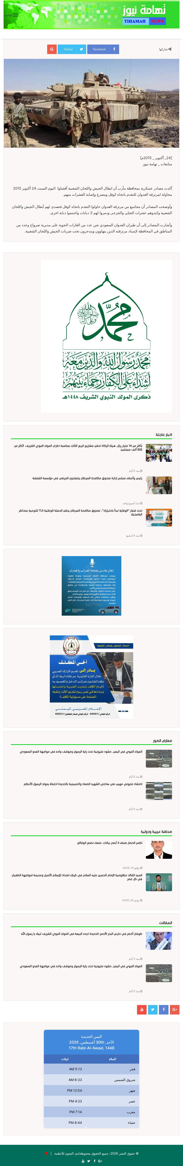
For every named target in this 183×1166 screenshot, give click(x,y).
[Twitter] (153, 1010)
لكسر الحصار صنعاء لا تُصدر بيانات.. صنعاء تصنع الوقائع (109, 842)
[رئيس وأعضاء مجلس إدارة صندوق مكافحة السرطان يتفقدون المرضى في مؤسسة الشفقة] (159, 485)
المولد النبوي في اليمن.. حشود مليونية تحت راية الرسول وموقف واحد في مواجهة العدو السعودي (81, 751)
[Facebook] (163, 1010)
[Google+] (174, 1010)
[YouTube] (142, 1010)
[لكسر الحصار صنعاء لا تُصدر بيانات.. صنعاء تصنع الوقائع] (159, 850)
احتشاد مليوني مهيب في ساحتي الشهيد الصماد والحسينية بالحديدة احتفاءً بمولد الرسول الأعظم (83, 784)
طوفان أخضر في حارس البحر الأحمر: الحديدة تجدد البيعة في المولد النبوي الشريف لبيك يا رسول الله (81, 933)
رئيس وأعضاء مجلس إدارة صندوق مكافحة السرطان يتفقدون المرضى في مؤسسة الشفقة (87, 478)
